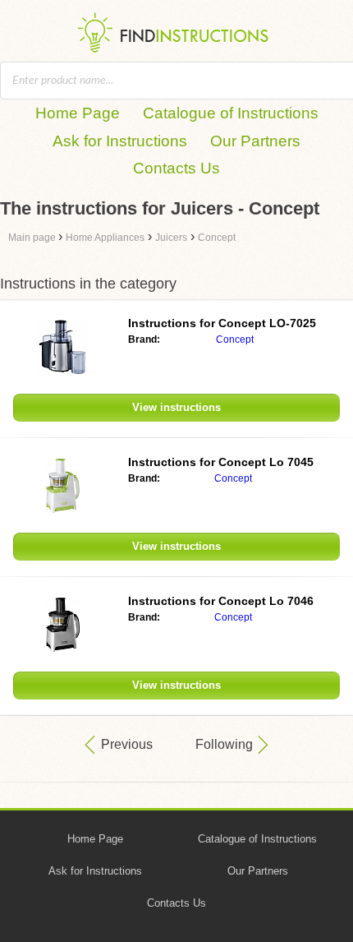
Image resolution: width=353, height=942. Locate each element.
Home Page (77, 113)
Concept (235, 339)
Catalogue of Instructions (231, 113)
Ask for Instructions (120, 141)
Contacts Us (176, 168)
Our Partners (255, 141)
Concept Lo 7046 (221, 600)
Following (224, 744)
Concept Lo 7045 (221, 462)
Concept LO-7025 (222, 323)
